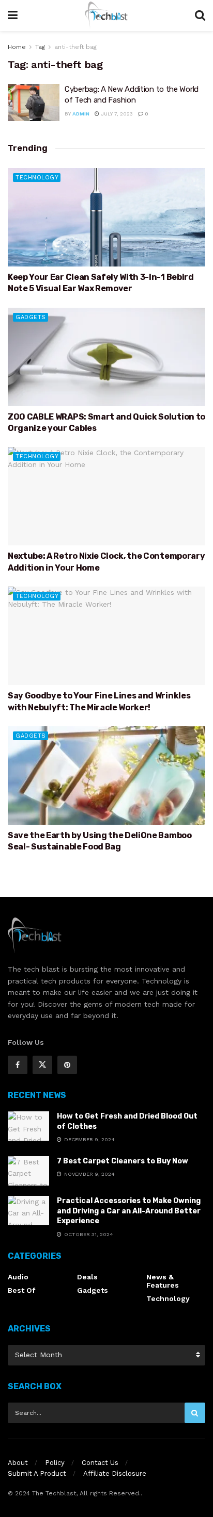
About (18, 1462)
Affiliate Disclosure (114, 1473)
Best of (21, 1290)
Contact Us (100, 1462)
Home (17, 47)
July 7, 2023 (116, 113)
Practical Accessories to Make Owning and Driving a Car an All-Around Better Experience (129, 1210)
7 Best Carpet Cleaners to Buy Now (122, 1161)
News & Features (162, 1281)
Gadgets (31, 317)
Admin (80, 113)
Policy (55, 1462)
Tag (40, 47)
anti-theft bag (75, 47)
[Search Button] (195, 1413)
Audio (18, 1277)
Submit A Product (37, 1473)
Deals (87, 1277)
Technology (37, 177)
